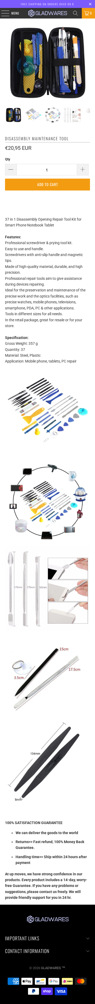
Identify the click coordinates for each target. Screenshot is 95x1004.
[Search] (75, 13)
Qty (7, 159)
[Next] (86, 62)
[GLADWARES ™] (47, 13)
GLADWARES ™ (53, 968)
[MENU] (2, 13)
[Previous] (9, 62)
